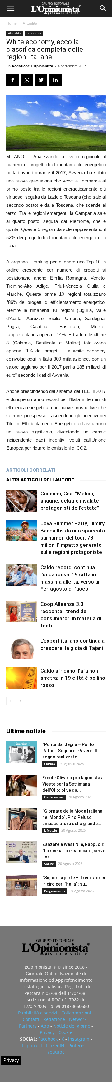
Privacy (47, 1032)
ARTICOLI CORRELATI (30, 470)
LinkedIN (55, 1045)
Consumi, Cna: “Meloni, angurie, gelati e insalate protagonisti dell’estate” (69, 500)
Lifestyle (50, 830)
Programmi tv (54, 891)
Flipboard (32, 1045)
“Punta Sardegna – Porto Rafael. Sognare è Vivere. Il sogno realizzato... (69, 750)
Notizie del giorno (71, 1026)
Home (11, 23)
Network (77, 1019)
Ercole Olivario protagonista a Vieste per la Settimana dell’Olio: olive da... (73, 784)
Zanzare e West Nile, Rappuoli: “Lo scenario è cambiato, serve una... (73, 850)
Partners (28, 1026)
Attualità (30, 23)
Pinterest (77, 1045)
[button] (103, 8)
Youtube (56, 1052)
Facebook (48, 1039)
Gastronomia (54, 797)
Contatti (31, 1019)
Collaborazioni (76, 1013)
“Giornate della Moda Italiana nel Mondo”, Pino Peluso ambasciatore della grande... (72, 817)
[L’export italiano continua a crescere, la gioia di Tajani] (21, 648)
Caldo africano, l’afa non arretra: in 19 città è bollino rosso (72, 678)
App (45, 1026)
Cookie (65, 1032)
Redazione (54, 1019)
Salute (49, 864)
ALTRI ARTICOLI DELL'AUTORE (40, 480)
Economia (33, 33)
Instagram (78, 1039)
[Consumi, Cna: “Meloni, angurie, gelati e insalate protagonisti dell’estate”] (21, 501)
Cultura (49, 764)
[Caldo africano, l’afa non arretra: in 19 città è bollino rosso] (21, 678)
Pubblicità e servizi (37, 1013)
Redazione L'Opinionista (32, 66)
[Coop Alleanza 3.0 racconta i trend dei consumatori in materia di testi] (21, 611)
